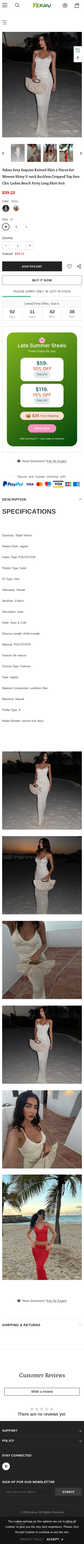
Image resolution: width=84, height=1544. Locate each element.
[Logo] (42, 5)
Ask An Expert (57, 461)
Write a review (42, 1391)
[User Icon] (65, 5)
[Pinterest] (6, 1466)
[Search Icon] (17, 5)
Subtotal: (7, 253)
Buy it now (42, 280)
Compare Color (69, 131)
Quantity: (8, 238)
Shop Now (42, 428)
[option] (42, 84)
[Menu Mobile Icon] (4, 5)
